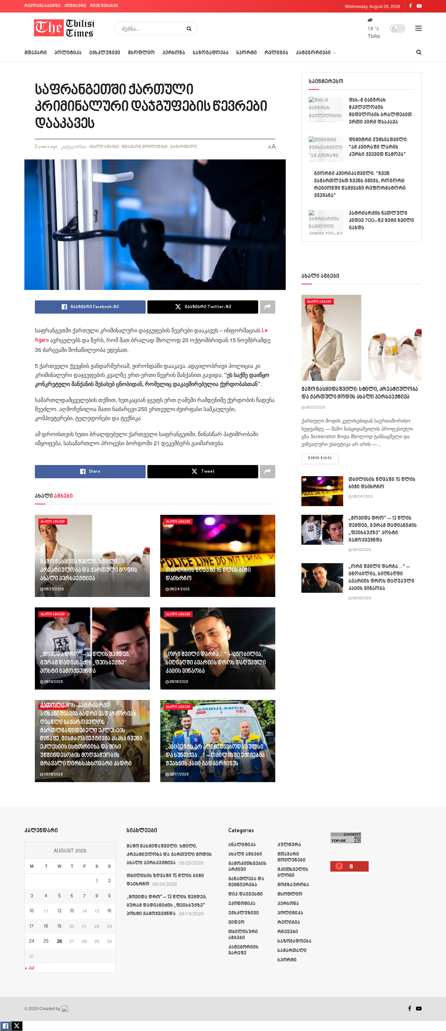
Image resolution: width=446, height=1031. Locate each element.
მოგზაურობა (293, 885)
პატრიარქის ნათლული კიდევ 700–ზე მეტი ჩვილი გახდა (381, 220)
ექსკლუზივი (104, 53)
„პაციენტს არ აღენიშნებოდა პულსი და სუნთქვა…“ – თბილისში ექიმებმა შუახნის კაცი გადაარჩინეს (215, 756)
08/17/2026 (179, 774)
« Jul (29, 968)
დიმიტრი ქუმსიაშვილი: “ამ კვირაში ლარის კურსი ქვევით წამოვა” (378, 147)
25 (46, 941)
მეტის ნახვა (323, 458)
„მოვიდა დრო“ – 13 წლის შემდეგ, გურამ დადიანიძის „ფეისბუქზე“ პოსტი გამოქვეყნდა (85, 663)
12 (59, 911)
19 (59, 926)
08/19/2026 (53, 682)
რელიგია (276, 53)
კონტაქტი (75, 6)
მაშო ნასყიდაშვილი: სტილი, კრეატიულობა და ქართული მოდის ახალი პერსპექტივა (88, 570)
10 (32, 911)
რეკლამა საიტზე (42, 6)
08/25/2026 (53, 589)
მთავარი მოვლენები (145, 147)
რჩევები (287, 932)
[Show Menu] (418, 28)
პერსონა (173, 53)
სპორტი (246, 53)
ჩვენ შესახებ (104, 6)
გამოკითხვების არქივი (247, 867)
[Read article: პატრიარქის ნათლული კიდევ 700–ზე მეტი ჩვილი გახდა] (326, 222)
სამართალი (183, 147)
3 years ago (46, 147)
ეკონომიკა (241, 904)
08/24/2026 (179, 589)
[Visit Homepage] (64, 28)
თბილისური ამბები (243, 935)
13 (72, 911)
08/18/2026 (178, 682)
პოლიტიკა (68, 53)
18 (46, 926)
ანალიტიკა (242, 845)
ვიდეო (236, 923)
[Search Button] (190, 28)
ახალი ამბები (104, 147)
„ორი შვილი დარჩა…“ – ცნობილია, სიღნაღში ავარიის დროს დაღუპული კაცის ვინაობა (216, 663)
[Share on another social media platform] (267, 307)
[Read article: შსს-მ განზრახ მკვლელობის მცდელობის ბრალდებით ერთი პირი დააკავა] (326, 109)
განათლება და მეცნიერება (246, 882)
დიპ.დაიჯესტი (245, 894)
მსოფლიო (141, 53)
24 (31, 941)
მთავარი (35, 53)
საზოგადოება (211, 53)
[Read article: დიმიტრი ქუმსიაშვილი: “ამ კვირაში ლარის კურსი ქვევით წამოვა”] (326, 149)
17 (32, 926)
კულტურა (289, 845)
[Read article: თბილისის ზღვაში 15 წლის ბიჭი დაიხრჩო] (217, 556)
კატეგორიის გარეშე (243, 950)
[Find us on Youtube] (419, 1009)
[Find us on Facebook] (409, 1009)
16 (109, 911)
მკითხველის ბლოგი (292, 873)
